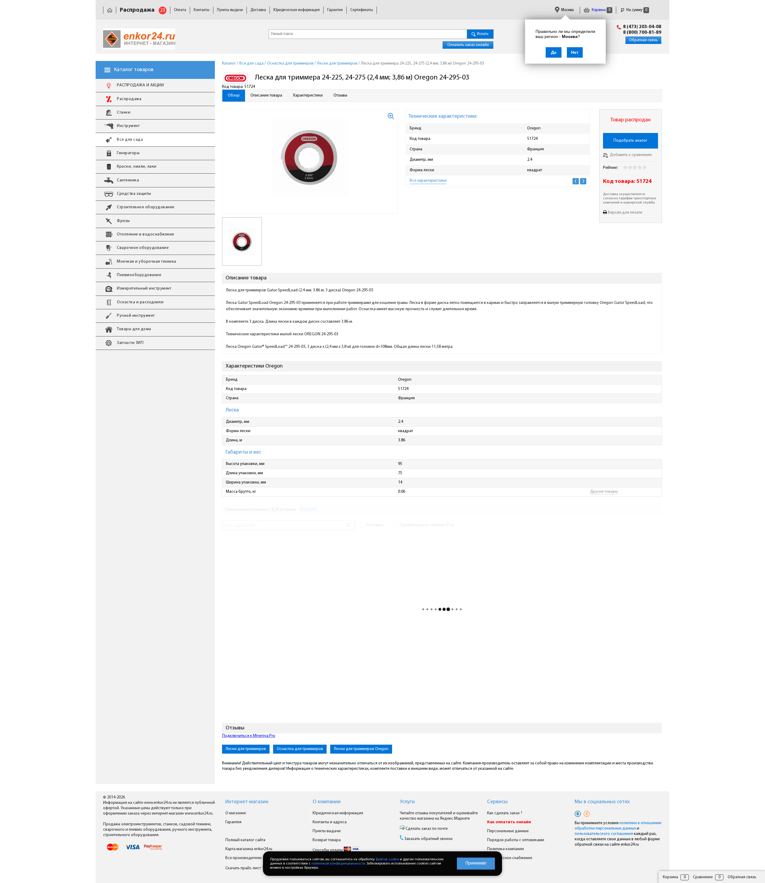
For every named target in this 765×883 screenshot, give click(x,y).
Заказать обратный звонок (428, 839)
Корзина (601, 10)
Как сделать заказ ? (504, 813)
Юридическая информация (296, 10)
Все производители (243, 858)
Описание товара (266, 95)
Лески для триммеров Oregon (361, 749)
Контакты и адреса (330, 822)
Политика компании (505, 849)
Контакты (201, 10)
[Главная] (109, 10)
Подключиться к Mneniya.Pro (248, 736)
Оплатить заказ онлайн (468, 45)
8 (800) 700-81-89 (642, 32)
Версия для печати (625, 212)
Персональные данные (508, 831)
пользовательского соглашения (604, 834)
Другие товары (604, 491)
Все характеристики (428, 180)
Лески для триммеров (246, 749)
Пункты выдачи (230, 10)
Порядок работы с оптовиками (515, 840)
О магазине (235, 813)
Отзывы (340, 95)
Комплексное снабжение (509, 858)
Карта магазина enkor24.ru (248, 849)
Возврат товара (327, 840)
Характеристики (308, 95)
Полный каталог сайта (245, 840)
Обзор (234, 95)
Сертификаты (361, 10)
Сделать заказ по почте (426, 829)
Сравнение (703, 877)
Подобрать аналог (630, 140)
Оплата (180, 10)
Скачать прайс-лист (243, 868)
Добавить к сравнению (630, 155)
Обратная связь (643, 40)
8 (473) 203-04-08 (642, 27)
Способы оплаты (328, 850)
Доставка (258, 10)
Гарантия (335, 10)
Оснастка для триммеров (300, 749)
